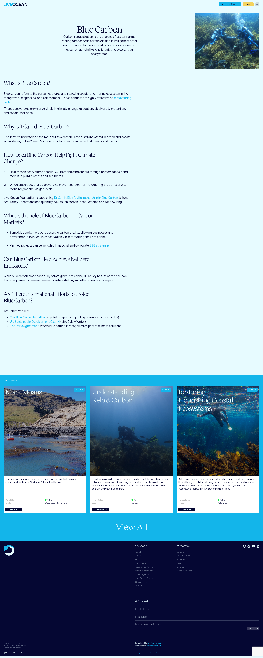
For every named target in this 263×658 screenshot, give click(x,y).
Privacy (137, 653)
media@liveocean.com (153, 645)
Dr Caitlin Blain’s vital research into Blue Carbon (86, 197)
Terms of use (145, 653)
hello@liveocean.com (154, 643)
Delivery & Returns (156, 653)
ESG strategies (99, 245)
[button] (144, 571)
